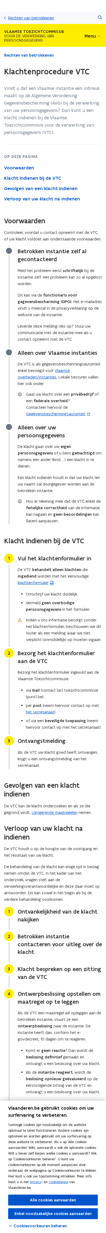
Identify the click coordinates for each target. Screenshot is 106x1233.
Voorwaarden (19, 168)
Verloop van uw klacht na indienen (42, 199)
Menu (90, 36)
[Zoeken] (100, 18)
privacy (36, 1182)
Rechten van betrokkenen (31, 17)
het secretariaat (40, 712)
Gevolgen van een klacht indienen (40, 188)
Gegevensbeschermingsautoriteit (55, 413)
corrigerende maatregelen (54, 812)
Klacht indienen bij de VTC (32, 178)
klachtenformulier (33, 582)
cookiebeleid (58, 1182)
